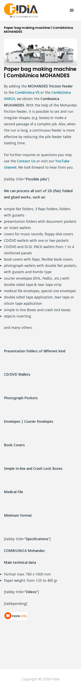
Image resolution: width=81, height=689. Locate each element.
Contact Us (26, 161)
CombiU (57, 92)
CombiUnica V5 (27, 92)
